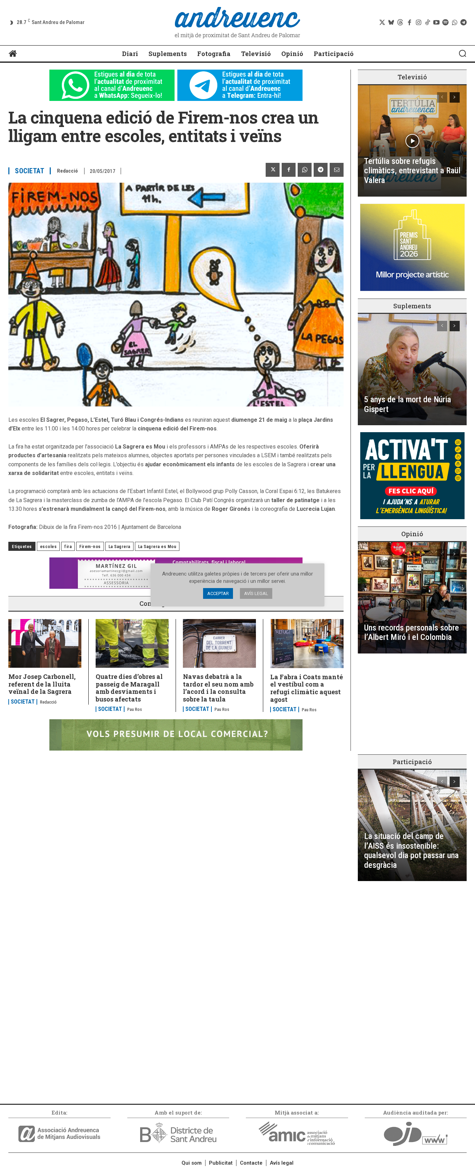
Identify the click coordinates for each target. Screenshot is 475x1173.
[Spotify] (445, 22)
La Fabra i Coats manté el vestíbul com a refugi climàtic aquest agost (306, 688)
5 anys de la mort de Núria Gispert (407, 404)
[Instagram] (418, 22)
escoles (48, 546)
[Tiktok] (427, 22)
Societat (29, 170)
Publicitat (221, 1163)
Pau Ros (134, 709)
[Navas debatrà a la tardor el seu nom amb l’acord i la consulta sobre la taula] (219, 643)
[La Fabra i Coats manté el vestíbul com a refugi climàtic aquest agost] (307, 643)
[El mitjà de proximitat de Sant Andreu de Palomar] (237, 22)
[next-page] (455, 97)
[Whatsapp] (454, 22)
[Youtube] (436, 22)
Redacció (67, 171)
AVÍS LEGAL (256, 593)
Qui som (192, 1163)
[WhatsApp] (305, 170)
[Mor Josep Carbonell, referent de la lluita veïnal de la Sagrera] (44, 643)
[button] (462, 53)
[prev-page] (442, 97)
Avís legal (281, 1163)
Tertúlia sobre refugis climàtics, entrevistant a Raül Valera (412, 170)
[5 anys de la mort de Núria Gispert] (412, 369)
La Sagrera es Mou (157, 546)
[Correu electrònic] (337, 170)
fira (68, 546)
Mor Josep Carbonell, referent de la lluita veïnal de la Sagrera (41, 684)
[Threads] (400, 22)
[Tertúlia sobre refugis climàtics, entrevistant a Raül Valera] (412, 141)
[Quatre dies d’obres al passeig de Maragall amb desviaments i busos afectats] (132, 643)
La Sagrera (119, 546)
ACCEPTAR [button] (218, 593)
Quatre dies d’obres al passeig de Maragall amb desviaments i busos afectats (129, 687)
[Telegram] (463, 22)
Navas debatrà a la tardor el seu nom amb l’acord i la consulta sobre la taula (218, 687)
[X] (273, 170)
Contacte (251, 1163)
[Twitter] (382, 22)
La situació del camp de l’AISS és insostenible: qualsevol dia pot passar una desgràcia (411, 850)
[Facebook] (409, 22)
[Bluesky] (391, 22)
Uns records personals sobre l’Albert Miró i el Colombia (411, 632)
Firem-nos (90, 546)
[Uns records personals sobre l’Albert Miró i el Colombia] (412, 597)
